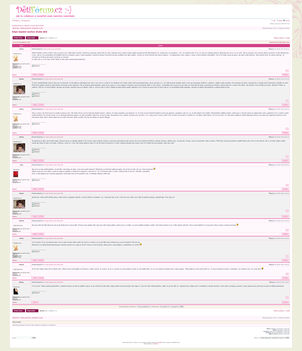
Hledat (280, 20)
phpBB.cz (155, 343)
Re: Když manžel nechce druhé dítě (53, 79)
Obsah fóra (16, 28)
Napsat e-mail (26, 42)
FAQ (273, 20)
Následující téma (284, 42)
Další (288, 38)
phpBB (159, 342)
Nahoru (15, 74)
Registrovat (26, 20)
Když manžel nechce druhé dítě (29, 31)
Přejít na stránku (278, 38)
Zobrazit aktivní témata (37, 25)
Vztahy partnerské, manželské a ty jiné (31, 28)
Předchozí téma (274, 42)
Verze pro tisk (17, 42)
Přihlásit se (17, 20)
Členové (287, 20)
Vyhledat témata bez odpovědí (20, 25)
